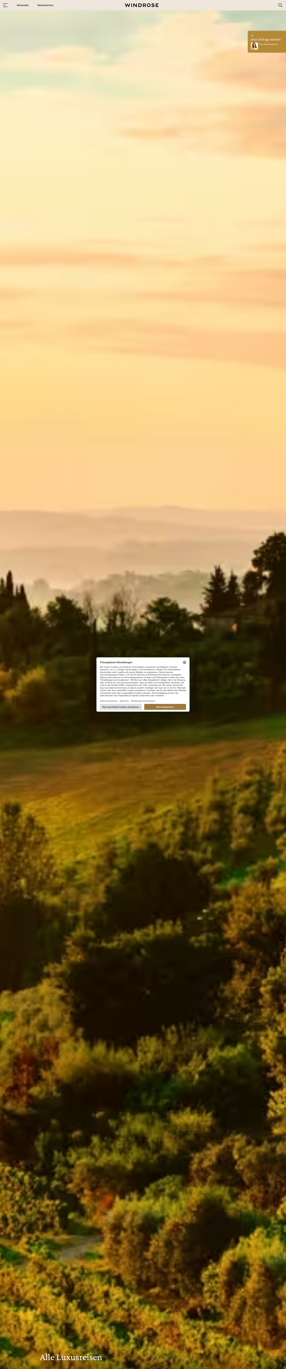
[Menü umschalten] (5, 5)
